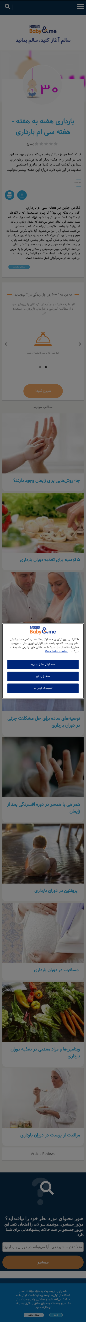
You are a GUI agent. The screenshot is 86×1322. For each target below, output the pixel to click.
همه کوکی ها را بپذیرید (43, 664)
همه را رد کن (43, 676)
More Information (56, 651)
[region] (43, 661)
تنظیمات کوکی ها (43, 688)
